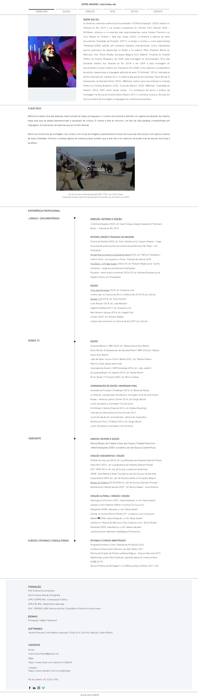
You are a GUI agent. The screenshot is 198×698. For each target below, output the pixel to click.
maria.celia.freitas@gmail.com (43, 653)
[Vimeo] (43, 688)
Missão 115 (96, 299)
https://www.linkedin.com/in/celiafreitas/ (49, 671)
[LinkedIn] (34, 688)
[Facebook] (29, 688)
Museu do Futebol (99, 482)
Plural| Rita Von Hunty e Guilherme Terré (110, 255)
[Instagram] (38, 688)
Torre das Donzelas (100, 290)
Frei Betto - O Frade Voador (103, 263)
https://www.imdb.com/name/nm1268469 (50, 662)
